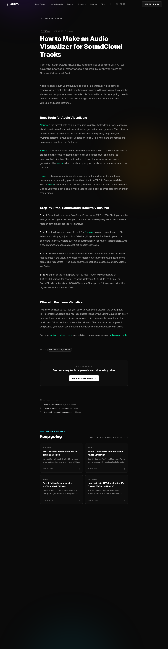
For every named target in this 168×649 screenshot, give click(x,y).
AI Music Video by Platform (59, 350)
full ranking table (118, 335)
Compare (81, 4)
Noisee (44, 125)
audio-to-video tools (61, 335)
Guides (93, 4)
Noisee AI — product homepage (57, 412)
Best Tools (40, 4)
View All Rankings (82, 378)
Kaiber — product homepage (56, 408)
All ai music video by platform (107, 438)
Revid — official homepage (55, 404)
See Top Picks (152, 4)
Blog (103, 4)
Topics (70, 4)
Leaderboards (56, 4)
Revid (43, 176)
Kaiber (43, 150)
